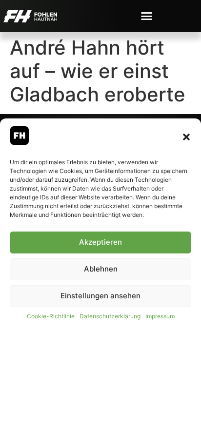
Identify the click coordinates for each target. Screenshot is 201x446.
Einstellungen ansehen (100, 295)
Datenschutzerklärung (110, 316)
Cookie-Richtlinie (51, 316)
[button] (186, 137)
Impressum (160, 316)
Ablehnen (101, 268)
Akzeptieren (100, 242)
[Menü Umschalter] (147, 16)
